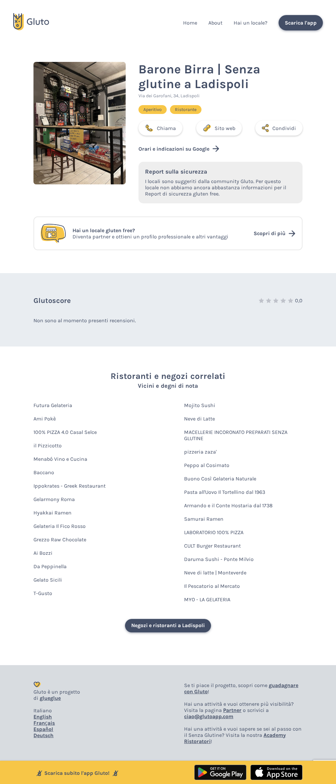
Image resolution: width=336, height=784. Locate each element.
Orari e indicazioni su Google (173, 149)
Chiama (166, 128)
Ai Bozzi (42, 553)
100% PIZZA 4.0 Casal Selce (65, 432)
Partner (232, 710)
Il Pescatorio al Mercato (212, 586)
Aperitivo (152, 109)
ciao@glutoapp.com (208, 716)
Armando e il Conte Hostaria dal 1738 (228, 505)
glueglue (50, 698)
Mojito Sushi (199, 405)
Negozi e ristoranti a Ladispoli (168, 625)
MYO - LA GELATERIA (207, 599)
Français (44, 723)
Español (43, 729)
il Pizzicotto (47, 445)
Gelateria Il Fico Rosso (59, 526)
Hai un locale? (250, 23)
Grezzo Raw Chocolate (59, 539)
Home (190, 23)
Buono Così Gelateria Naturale (220, 479)
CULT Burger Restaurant (212, 546)
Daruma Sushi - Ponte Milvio (219, 559)
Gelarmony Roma (54, 499)
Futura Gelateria (52, 405)
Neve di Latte (199, 419)
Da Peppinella (50, 566)
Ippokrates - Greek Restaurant (69, 486)
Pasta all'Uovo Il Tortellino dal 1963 (224, 492)
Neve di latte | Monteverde (215, 572)
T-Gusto (42, 593)
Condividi (284, 128)
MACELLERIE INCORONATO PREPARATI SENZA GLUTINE (235, 435)
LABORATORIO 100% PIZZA (213, 532)
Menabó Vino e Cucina (60, 459)
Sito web (225, 128)
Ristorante (186, 109)
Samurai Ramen (203, 519)
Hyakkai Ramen (52, 513)
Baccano (43, 472)
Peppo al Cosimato (206, 465)
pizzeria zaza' (200, 452)
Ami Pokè (44, 419)
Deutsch (43, 735)
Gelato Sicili (47, 580)
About (215, 23)
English (42, 717)
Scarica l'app (301, 23)
